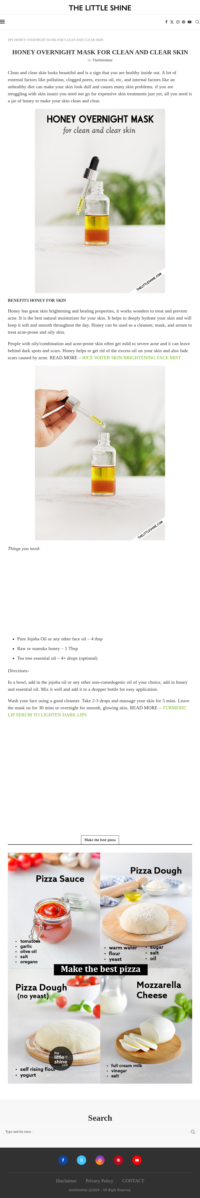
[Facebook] (166, 21)
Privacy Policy (99, 1180)
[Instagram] (177, 21)
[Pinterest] (183, 21)
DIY (11, 40)
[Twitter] (172, 21)
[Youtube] (189, 21)
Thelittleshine (102, 60)
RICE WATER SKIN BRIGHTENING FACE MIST (131, 357)
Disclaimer (66, 1180)
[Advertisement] (100, 593)
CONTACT (133, 1180)
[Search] (197, 21)
